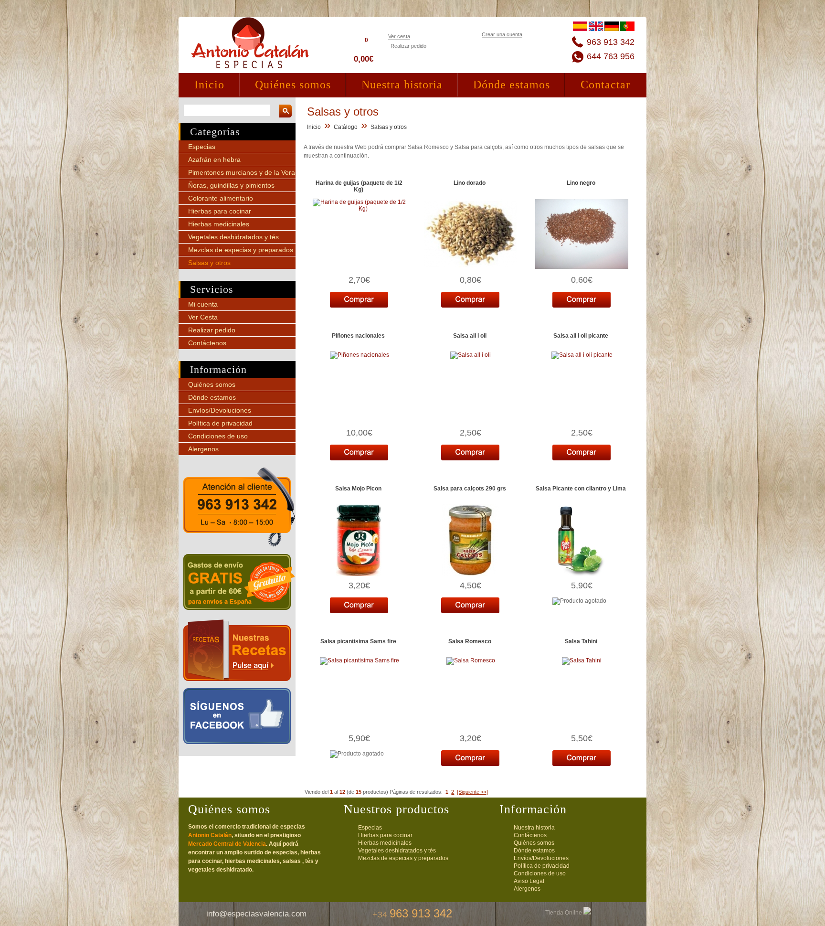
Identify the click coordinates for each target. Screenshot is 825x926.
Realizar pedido (408, 46)
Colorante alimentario (220, 198)
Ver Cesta (203, 317)
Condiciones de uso (218, 436)
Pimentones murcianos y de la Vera (241, 172)
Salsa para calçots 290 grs (470, 488)
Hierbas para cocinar (219, 211)
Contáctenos (207, 343)
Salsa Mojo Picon (358, 488)
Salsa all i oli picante (580, 335)
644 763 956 (611, 56)
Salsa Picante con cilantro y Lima (581, 488)
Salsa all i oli (470, 335)
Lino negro (581, 183)
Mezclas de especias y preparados (240, 250)
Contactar (605, 84)
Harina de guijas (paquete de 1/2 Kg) (359, 186)
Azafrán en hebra (214, 159)
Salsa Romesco (469, 641)
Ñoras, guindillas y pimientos (231, 185)
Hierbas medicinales (218, 224)
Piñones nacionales (358, 335)
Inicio (209, 84)
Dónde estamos (511, 84)
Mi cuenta (203, 304)
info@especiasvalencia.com (256, 913)
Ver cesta (399, 36)
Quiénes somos (293, 84)
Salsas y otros (209, 262)
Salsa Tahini (581, 641)
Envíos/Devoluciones (219, 410)
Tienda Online (564, 912)
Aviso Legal (529, 881)
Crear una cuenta (502, 34)
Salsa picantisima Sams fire (358, 641)
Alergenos (203, 449)
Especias (201, 146)
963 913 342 (611, 42)
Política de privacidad (220, 423)
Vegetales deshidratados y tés (233, 237)
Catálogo (346, 127)
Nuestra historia (402, 84)
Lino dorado (470, 183)
